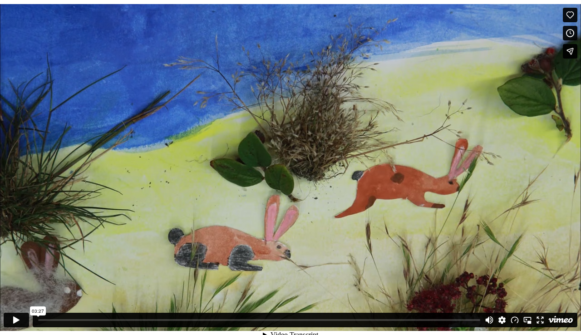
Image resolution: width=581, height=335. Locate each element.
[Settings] (502, 320)
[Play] (16, 320)
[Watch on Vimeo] (560, 320)
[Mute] (489, 320)
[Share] (570, 51)
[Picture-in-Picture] (527, 320)
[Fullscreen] (540, 320)
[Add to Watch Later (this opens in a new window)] (570, 33)
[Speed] (514, 320)
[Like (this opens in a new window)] (570, 15)
